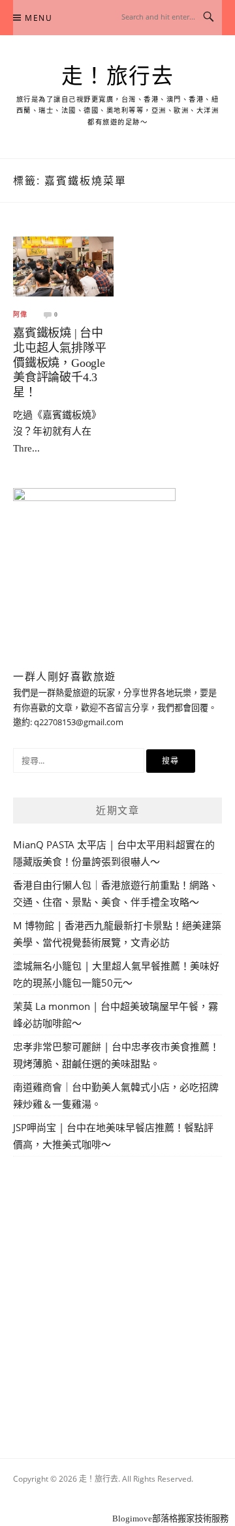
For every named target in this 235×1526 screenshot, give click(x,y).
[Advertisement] (117, 1292)
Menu (38, 17)
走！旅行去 (117, 76)
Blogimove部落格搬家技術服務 (170, 1518)
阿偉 (20, 314)
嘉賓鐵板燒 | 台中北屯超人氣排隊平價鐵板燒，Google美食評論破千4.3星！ (59, 362)
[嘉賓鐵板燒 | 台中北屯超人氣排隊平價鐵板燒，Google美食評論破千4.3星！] (63, 265)
